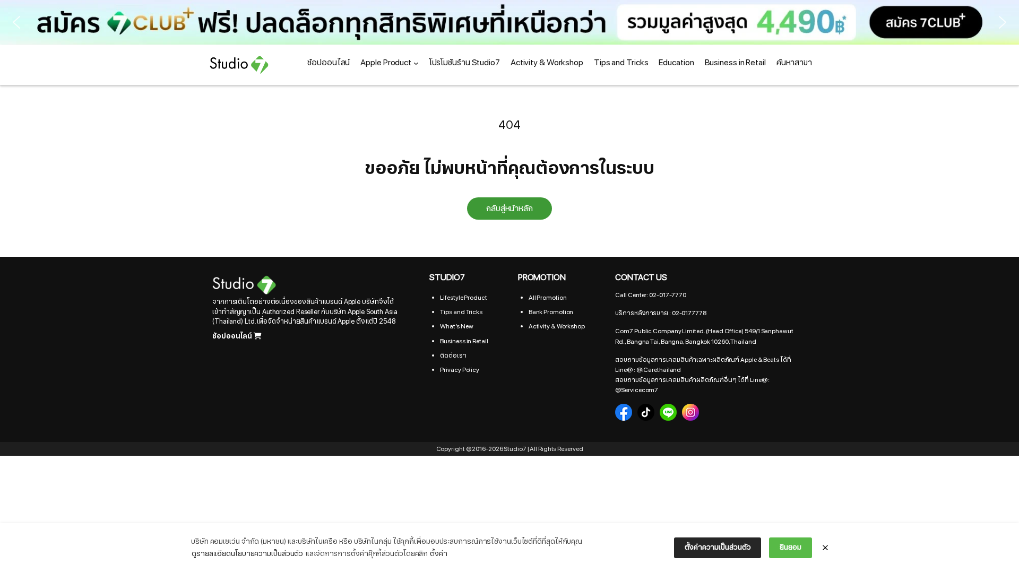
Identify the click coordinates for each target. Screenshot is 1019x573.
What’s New (456, 326)
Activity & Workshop (557, 326)
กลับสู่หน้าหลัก (509, 208)
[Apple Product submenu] (416, 63)
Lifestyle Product (463, 297)
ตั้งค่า (438, 553)
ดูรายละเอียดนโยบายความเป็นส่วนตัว (247, 553)
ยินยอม (790, 547)
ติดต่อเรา (453, 355)
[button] (509, 22)
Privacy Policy (459, 370)
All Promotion (548, 297)
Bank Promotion (551, 312)
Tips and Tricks (461, 312)
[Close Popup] (825, 548)
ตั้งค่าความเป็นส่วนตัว (717, 547)
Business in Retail (464, 341)
